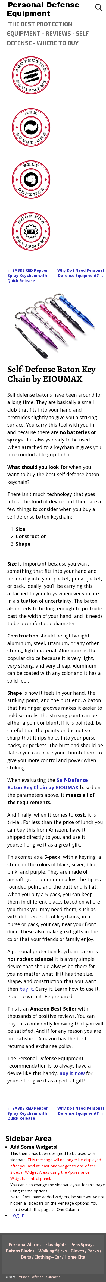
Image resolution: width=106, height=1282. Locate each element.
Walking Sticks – (54, 1251)
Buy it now (72, 1073)
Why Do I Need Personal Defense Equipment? (80, 273)
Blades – (29, 1251)
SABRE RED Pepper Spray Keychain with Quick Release (27, 275)
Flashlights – (57, 1244)
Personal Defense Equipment (43, 9)
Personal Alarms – (27, 1244)
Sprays (88, 1244)
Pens (75, 1244)
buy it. (27, 989)
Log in (17, 1215)
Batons (13, 1251)
